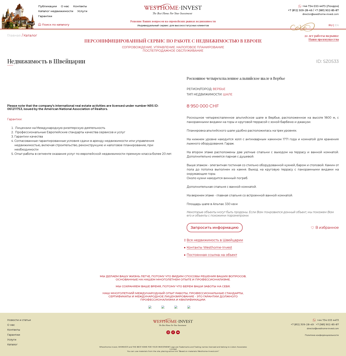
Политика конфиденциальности (322, 335)
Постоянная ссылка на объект (212, 255)
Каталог (12, 344)
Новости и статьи (19, 320)
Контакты (80, 6)
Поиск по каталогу (55, 24)
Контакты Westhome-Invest (209, 247)
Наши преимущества (324, 39)
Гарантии (45, 16)
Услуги (82, 11)
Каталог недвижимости (55, 11)
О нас (65, 6)
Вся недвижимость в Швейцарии (215, 240)
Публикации (47, 6)
